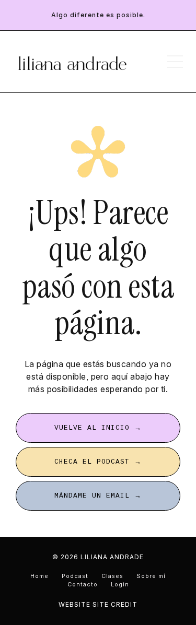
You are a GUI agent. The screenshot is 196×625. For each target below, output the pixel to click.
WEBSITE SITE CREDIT (98, 604)
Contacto (82, 584)
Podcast (75, 576)
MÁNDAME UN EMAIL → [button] (98, 496)
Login (120, 584)
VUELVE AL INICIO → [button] (98, 428)
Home (39, 576)
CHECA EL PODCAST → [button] (98, 462)
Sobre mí (151, 576)
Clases (112, 576)
